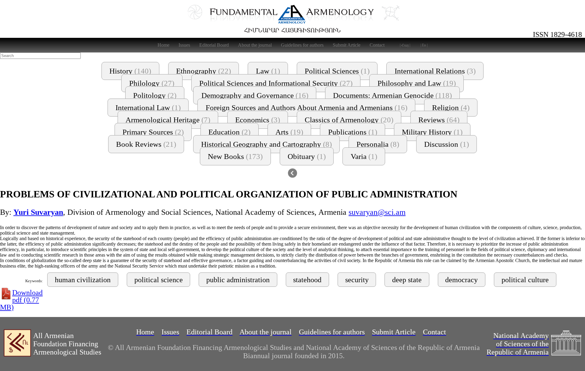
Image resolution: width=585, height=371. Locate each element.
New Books (235, 156)
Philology (151, 83)
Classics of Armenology (349, 120)
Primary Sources (153, 132)
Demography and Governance (254, 95)
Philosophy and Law (417, 83)
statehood (307, 280)
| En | (423, 45)
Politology (154, 95)
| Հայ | (405, 45)
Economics (257, 120)
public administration (238, 280)
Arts (289, 132)
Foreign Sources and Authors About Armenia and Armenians (306, 107)
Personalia (377, 144)
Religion (451, 107)
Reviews (438, 120)
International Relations (435, 71)
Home (163, 45)
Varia (364, 156)
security (357, 280)
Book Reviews (146, 144)
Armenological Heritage (168, 120)
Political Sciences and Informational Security (276, 83)
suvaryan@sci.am (377, 212)
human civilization (83, 280)
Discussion (446, 144)
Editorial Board (214, 45)
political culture (525, 280)
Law (268, 71)
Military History (432, 132)
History (130, 71)
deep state (407, 280)
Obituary (307, 156)
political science (158, 280)
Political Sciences (337, 71)
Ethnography (203, 71)
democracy (461, 280)
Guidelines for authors (302, 45)
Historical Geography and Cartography (266, 144)
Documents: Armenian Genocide (392, 95)
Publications (352, 132)
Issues (184, 45)
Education (229, 132)
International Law (148, 107)
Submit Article (346, 45)
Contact (377, 45)
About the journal (255, 45)
